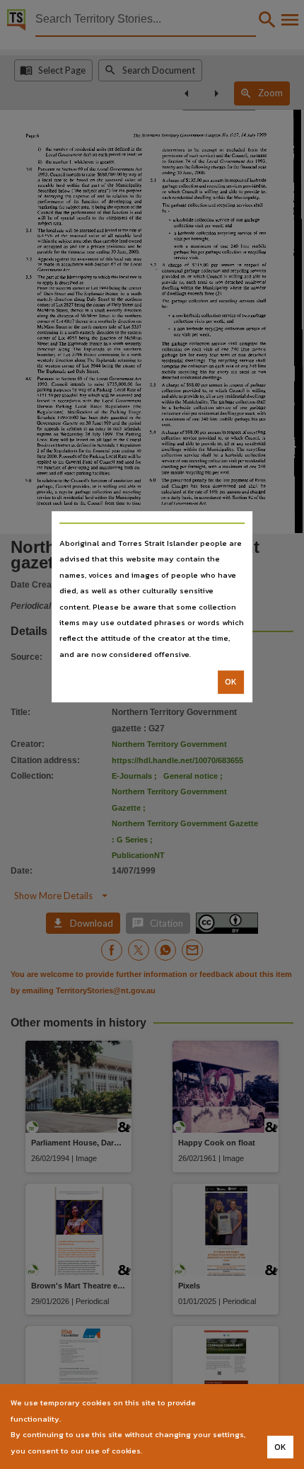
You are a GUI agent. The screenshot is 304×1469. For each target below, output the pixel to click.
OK (231, 681)
